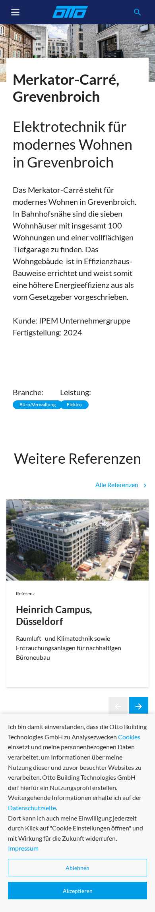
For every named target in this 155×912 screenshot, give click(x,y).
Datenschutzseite (32, 807)
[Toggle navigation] (15, 12)
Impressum (23, 848)
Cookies (129, 737)
